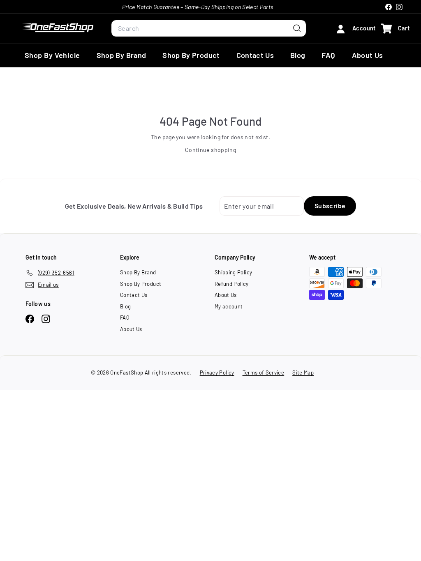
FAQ (328, 55)
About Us (367, 55)
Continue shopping (210, 149)
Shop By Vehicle (52, 55)
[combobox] (208, 28)
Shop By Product (191, 55)
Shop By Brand (121, 55)
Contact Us (255, 55)
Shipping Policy (233, 272)
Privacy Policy (217, 372)
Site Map (303, 372)
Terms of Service (264, 372)
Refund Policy (232, 283)
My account (229, 306)
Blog (297, 55)
